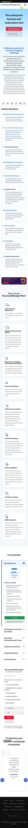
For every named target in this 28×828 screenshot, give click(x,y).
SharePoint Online (11, 693)
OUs (14, 132)
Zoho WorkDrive (10, 703)
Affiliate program (18, 806)
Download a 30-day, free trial (14, 621)
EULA (11, 800)
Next (26, 780)
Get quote (14, 617)
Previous (2, 780)
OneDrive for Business (12, 696)
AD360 (14, 78)
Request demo (13, 34)
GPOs (10, 132)
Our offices (23, 809)
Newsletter (5, 809)
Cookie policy (8, 806)
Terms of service (19, 800)
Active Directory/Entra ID (12, 684)
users (21, 130)
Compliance (12, 803)
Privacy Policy (19, 727)
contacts (16, 136)
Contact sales (14, 809)
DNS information (15, 134)
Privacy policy (21, 803)
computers (8, 136)
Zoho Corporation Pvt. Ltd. (13, 822)
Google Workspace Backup (13, 699)
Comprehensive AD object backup (14, 128)
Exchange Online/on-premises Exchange (13, 688)
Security (5, 803)
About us (6, 800)
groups (7, 132)
